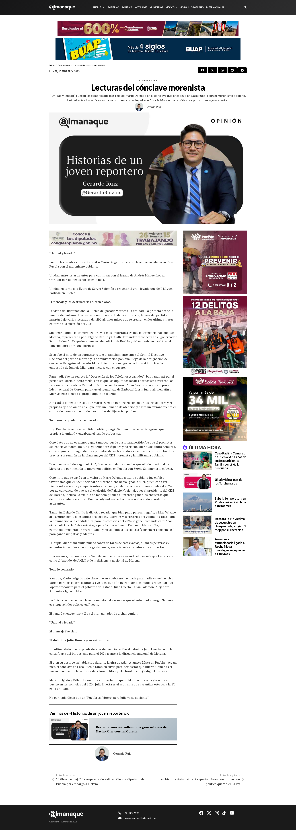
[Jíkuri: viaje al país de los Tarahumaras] (197, 481)
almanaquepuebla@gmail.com (140, 817)
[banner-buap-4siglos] (148, 49)
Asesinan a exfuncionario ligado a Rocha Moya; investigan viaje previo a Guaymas (230, 546)
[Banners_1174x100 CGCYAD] (148, 28)
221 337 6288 (132, 813)
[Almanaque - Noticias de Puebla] (62, 7)
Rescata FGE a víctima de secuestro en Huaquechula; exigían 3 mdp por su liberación (230, 524)
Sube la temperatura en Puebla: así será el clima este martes (230, 502)
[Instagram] (217, 813)
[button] (103, 7)
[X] (209, 813)
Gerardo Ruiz (153, 107)
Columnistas (148, 80)
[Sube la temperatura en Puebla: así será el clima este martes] (197, 502)
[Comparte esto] (202, 70)
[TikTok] (224, 813)
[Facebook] (201, 813)
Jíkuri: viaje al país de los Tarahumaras (228, 481)
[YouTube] (232, 813)
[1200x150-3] (113, 238)
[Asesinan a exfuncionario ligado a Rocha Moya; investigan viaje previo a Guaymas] (197, 546)
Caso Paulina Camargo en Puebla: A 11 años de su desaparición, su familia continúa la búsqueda (230, 460)
